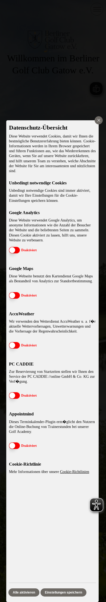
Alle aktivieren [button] (24, 592)
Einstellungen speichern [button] (63, 592)
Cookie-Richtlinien (74, 472)
